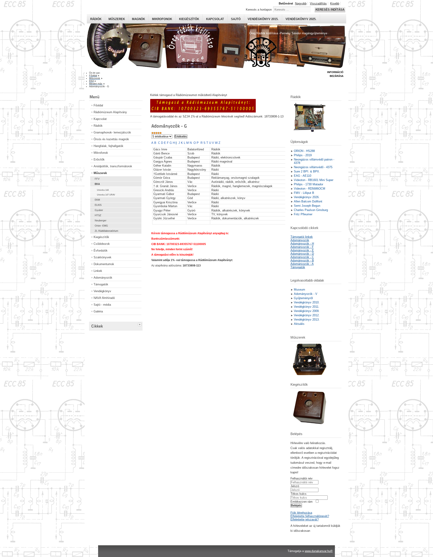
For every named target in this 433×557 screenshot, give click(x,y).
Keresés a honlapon (259, 9)
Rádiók (95, 19)
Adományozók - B (302, 260)
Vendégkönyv (102, 291)
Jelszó (294, 486)
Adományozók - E (302, 250)
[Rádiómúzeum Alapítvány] (203, 111)
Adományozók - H (302, 243)
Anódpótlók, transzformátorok (113, 166)
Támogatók (101, 284)
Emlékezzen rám (301, 501)
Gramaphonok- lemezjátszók (112, 132)
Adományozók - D (302, 253)
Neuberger (100, 220)
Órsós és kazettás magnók (111, 139)
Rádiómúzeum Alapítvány (110, 112)
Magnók (138, 19)
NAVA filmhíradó (104, 298)
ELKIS (98, 205)
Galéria (98, 311)
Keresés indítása (330, 9)
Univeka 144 (103, 190)
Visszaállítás (318, 3)
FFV (97, 178)
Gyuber (99, 210)
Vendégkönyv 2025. (301, 19)
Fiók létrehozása (301, 512)
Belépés (296, 505)
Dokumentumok (104, 264)
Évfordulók (101, 250)
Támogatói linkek (301, 236)
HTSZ (98, 215)
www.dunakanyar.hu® (319, 551)
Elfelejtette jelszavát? (304, 519)
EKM (97, 199)
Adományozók (103, 277)
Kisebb (334, 3)
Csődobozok (102, 243)
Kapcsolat (215, 19)
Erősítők (99, 159)
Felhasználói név (301, 478)
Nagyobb (300, 3)
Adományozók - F (302, 247)
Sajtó (236, 19)
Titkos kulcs (298, 493)
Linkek (98, 271)
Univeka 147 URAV (106, 195)
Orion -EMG (101, 225)
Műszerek (116, 19)
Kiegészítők (189, 19)
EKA (97, 184)
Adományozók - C (302, 257)
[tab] (140, 324)
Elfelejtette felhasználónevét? (309, 516)
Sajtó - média (102, 304)
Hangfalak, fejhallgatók (108, 146)
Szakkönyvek (102, 257)
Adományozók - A (302, 264)
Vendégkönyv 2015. (263, 19)
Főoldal (98, 105)
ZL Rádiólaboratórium (106, 230)
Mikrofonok (162, 19)
